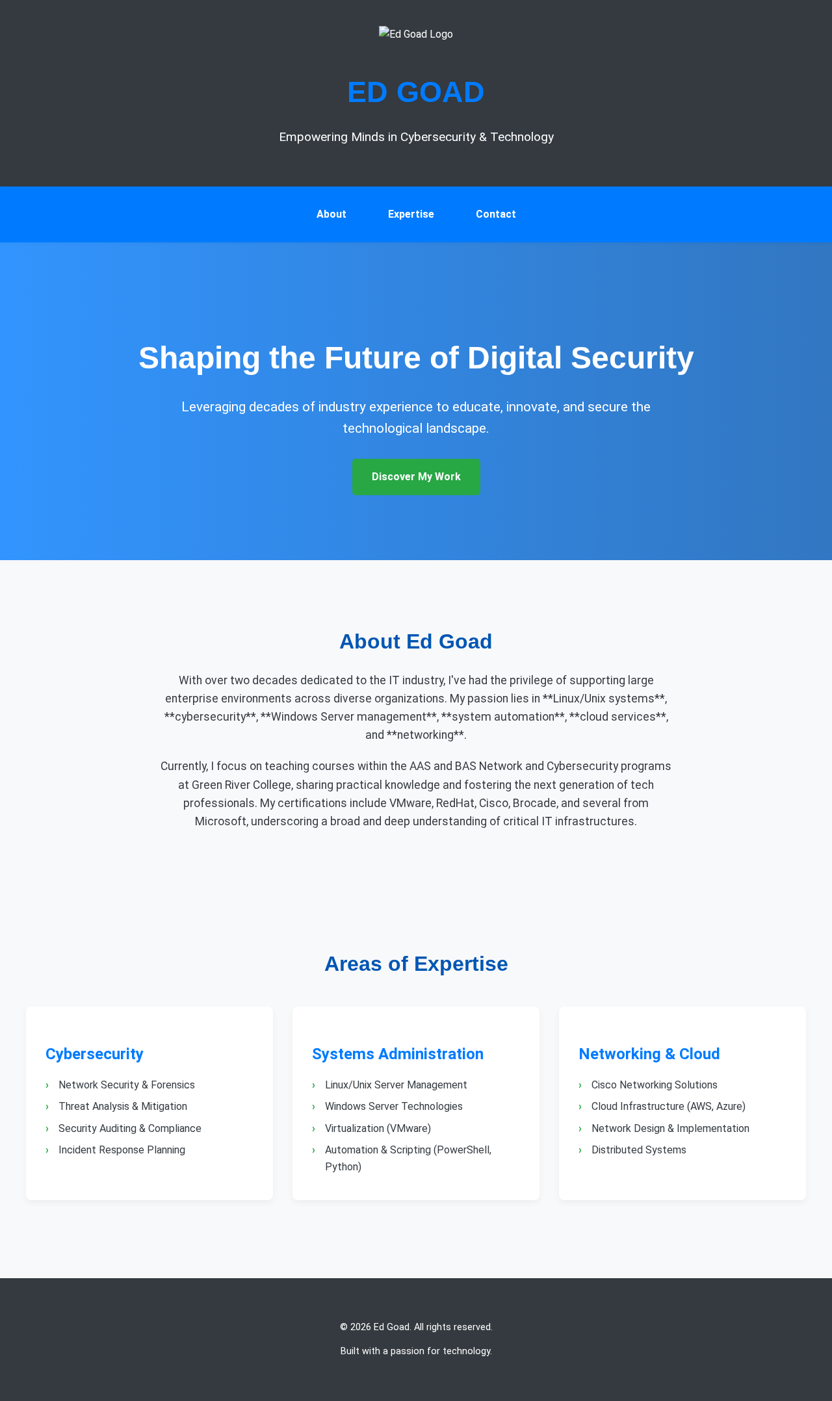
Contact (496, 214)
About (331, 214)
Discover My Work (416, 476)
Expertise (411, 214)
